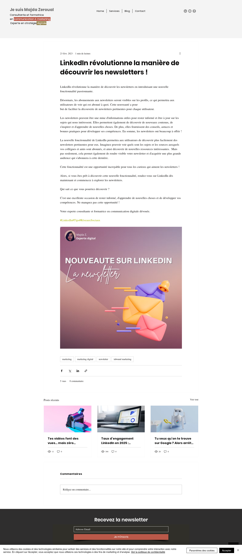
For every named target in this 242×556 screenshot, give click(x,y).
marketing (67, 359)
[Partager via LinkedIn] (77, 370)
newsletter (103, 359)
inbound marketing (122, 359)
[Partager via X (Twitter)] (69, 370)
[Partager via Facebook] (61, 370)
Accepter (226, 550)
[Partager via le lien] (85, 370)
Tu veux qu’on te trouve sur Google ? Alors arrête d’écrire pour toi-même (174, 440)
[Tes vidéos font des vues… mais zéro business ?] (67, 419)
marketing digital (85, 359)
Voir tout (194, 399)
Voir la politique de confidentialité (148, 552)
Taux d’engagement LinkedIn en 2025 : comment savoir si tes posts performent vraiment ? (118, 440)
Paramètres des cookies (202, 550)
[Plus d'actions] (180, 53)
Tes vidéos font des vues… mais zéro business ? (63, 440)
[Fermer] (238, 550)
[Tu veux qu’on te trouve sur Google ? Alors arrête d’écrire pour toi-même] (174, 419)
